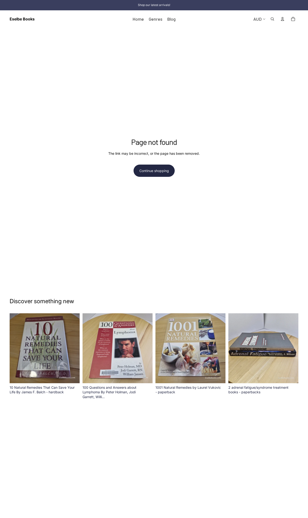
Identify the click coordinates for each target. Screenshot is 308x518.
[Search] (272, 19)
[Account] (282, 19)
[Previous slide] (17, 348)
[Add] (72, 375)
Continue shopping (154, 171)
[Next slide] (72, 348)
